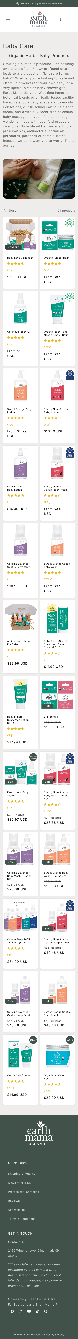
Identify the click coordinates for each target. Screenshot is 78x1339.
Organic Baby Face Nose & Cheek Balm (56, 333)
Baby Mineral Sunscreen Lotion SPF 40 (18, 719)
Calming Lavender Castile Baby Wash (18, 565)
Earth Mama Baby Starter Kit (18, 794)
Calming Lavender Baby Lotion (18, 488)
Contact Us (16, 1242)
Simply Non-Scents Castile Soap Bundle (56, 941)
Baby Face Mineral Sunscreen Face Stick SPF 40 (55, 644)
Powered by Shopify (52, 1334)
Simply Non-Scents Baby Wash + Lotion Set (56, 795)
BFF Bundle (51, 716)
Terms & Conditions (21, 1218)
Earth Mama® (32, 1334)
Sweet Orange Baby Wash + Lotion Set (56, 874)
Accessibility (17, 1209)
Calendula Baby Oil (19, 331)
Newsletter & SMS (21, 1182)
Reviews (14, 1200)
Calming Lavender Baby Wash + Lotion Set (19, 875)
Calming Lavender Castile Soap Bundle (19, 1013)
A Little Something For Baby (18, 643)
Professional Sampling (23, 1191)
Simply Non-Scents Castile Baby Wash (56, 488)
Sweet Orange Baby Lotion (19, 411)
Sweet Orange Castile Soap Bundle (57, 1013)
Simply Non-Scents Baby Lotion (56, 411)
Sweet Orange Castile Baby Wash (57, 565)
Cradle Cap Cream (18, 1075)
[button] (8, 19)
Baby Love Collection (20, 257)
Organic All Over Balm (54, 1077)
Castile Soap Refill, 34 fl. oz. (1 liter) (19, 941)
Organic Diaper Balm (56, 257)
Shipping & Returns (21, 1173)
